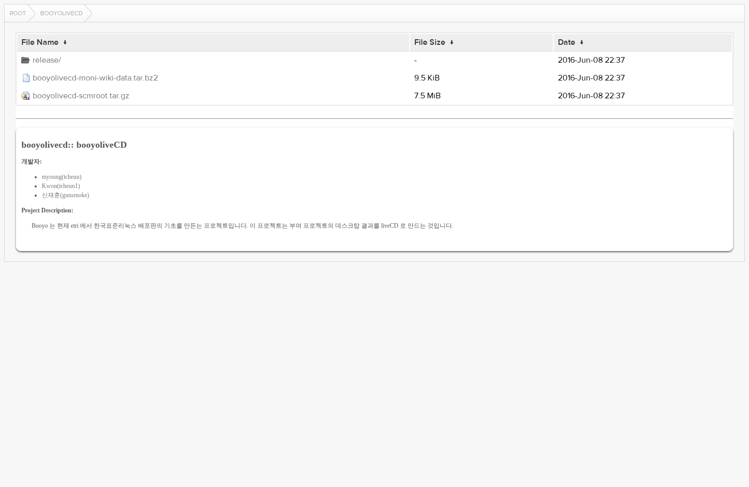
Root (18, 13)
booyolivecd (61, 13)
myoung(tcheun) (62, 176)
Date (566, 42)
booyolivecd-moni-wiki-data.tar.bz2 (95, 78)
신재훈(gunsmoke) (65, 195)
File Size (429, 42)
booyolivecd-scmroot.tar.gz (81, 96)
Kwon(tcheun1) (61, 186)
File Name (40, 42)
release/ (47, 60)
